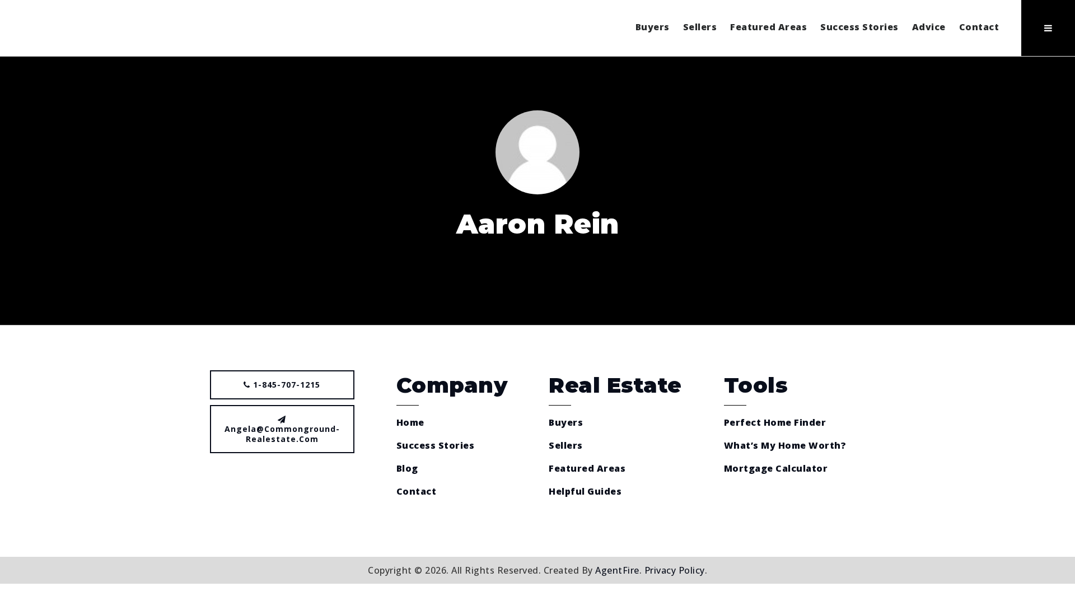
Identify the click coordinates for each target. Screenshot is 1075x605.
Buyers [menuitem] (652, 27)
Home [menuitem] (410, 422)
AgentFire (617, 570)
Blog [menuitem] (407, 468)
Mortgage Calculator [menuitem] (776, 468)
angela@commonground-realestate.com (282, 434)
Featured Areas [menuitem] (768, 27)
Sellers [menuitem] (700, 27)
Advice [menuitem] (929, 27)
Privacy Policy (674, 570)
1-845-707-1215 (285, 384)
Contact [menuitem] (979, 27)
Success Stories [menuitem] (859, 27)
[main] (537, 191)
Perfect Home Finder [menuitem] (775, 422)
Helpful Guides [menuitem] (585, 491)
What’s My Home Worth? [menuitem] (785, 445)
